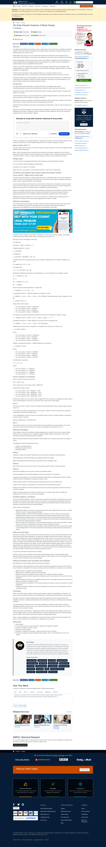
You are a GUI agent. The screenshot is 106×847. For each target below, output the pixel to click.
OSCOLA (55, 692)
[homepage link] (13, 22)
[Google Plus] (23, 804)
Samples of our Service (81, 92)
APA (15, 692)
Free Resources (65, 817)
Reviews (31, 6)
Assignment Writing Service (83, 87)
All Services (43, 820)
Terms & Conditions (27, 839)
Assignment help (44, 817)
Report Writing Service (81, 85)
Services (24, 6)
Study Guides (64, 814)
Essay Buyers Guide (80, 143)
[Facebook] (14, 804)
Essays (18, 22)
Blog (62, 823)
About (83, 808)
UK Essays (17, 6)
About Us (37, 6)
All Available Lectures (81, 105)
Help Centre (84, 817)
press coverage (58, 755)
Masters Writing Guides (81, 150)
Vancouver (40, 692)
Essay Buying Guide (66, 820)
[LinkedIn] (18, 804)
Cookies (46, 839)
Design (23, 22)
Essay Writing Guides (81, 148)
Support (62, 2)
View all (69, 712)
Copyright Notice (38, 839)
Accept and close (17, 19)
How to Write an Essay (81, 141)
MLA (20, 692)
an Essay (84, 80)
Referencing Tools (80, 145)
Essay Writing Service (46, 808)
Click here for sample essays (39, 11)
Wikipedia (47, 692)
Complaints (84, 814)
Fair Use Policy (85, 811)
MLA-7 (26, 692)
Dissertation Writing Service (48, 811)
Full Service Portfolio (81, 94)
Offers (52, 6)
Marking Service (79, 90)
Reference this (19, 39)
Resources (45, 6)
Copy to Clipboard (19, 705)
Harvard (32, 692)
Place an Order (86, 6)
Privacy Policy (17, 839)
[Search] (75, 2)
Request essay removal (20, 745)
